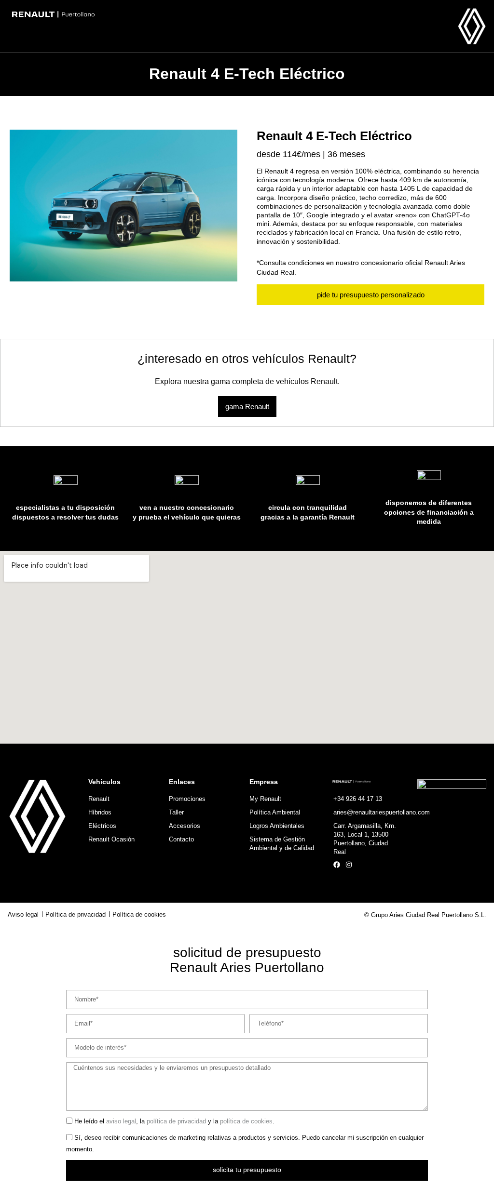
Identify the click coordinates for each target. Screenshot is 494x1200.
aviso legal (121, 1121)
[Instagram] (348, 864)
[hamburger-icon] (91, 31)
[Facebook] (336, 864)
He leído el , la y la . (174, 1121)
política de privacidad (176, 1121)
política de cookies (246, 1121)
